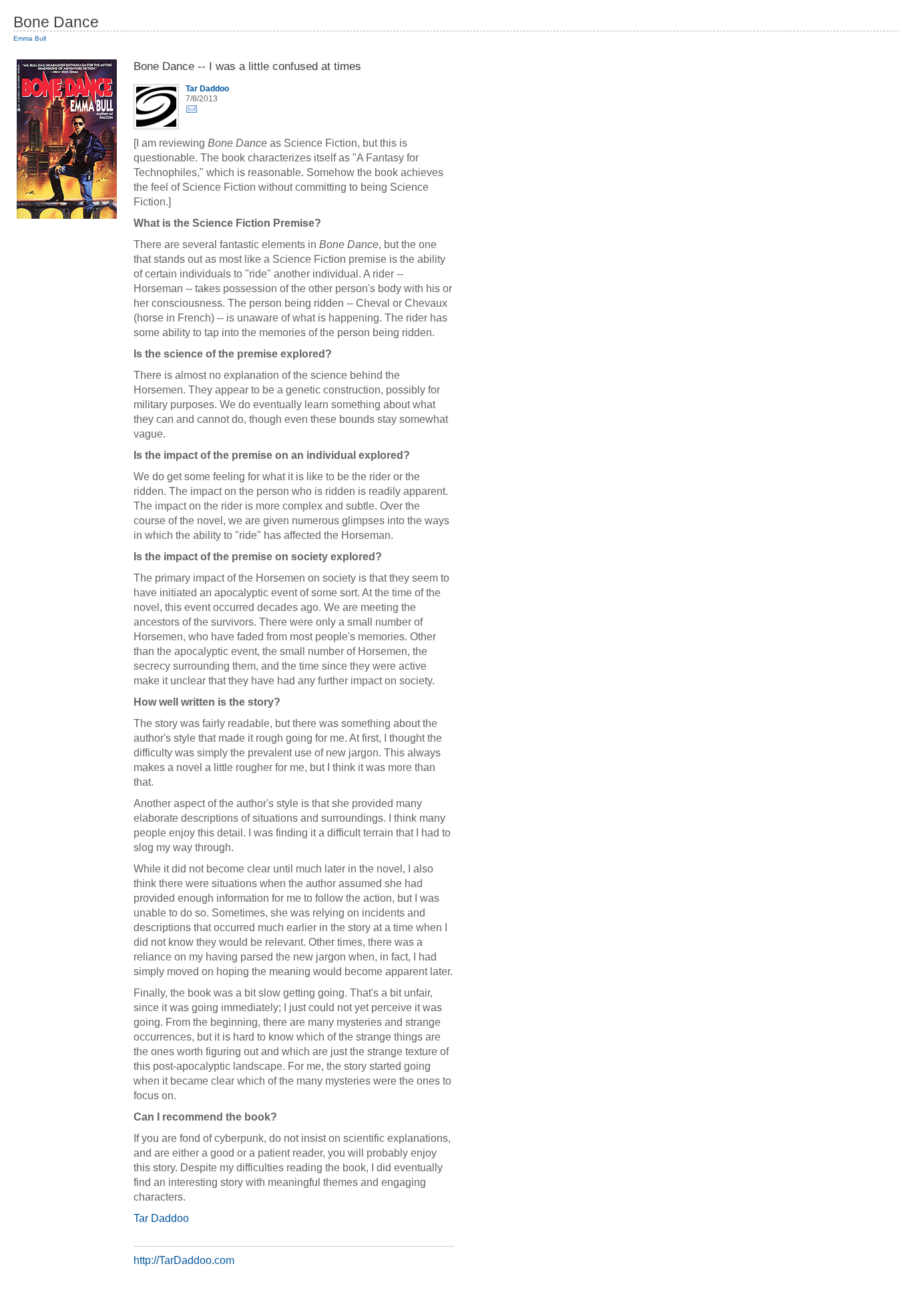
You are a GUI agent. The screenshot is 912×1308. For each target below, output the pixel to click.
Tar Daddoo (161, 1218)
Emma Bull (29, 38)
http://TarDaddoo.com (184, 1260)
